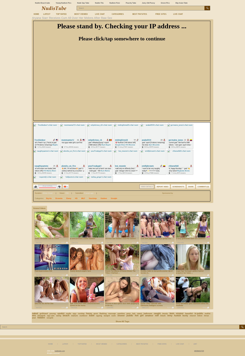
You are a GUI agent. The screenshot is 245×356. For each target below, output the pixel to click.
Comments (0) (203, 187)
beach (66, 315)
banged (107, 316)
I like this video (35, 187)
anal (34, 318)
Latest (46, 14)
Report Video (162, 187)
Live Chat (100, 14)
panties (121, 313)
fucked (177, 315)
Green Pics (165, 3)
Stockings (93, 198)
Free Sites (160, 14)
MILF (83, 198)
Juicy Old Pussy (148, 3)
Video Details (147, 187)
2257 (195, 344)
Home (36, 14)
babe (91, 315)
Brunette (59, 198)
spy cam (50, 316)
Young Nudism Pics (63, 3)
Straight (114, 198)
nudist (207, 313)
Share (191, 187)
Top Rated (61, 14)
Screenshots (178, 187)
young (52, 313)
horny (89, 313)
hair (133, 314)
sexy (169, 315)
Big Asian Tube (182, 3)
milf (157, 315)
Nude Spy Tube (83, 3)
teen (172, 313)
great (96, 314)
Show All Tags (122, 321)
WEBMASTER (199, 351)
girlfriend (44, 313)
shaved (193, 316)
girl (141, 315)
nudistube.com (60, 351)
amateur (149, 315)
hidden (41, 317)
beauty (165, 314)
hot (136, 315)
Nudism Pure (114, 3)
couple (50, 318)
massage (112, 314)
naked (35, 313)
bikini (199, 316)
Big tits (49, 198)
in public (199, 313)
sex (34, 315)
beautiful (189, 313)
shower (121, 315)
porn (128, 313)
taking (58, 316)
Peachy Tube (131, 3)
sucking (81, 314)
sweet (139, 314)
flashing (103, 313)
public (129, 315)
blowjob (41, 315)
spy (74, 313)
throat (206, 316)
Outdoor (104, 198)
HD (76, 198)
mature (74, 315)
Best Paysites (139, 14)
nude (68, 313)
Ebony (68, 198)
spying (99, 316)
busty (185, 315)
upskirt (60, 313)
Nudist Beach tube (42, 3)
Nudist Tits (99, 3)
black (163, 315)
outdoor (83, 315)
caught (157, 313)
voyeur (179, 313)
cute (113, 315)
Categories (118, 14)
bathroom (148, 313)
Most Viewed (81, 14)
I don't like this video (59, 187)
